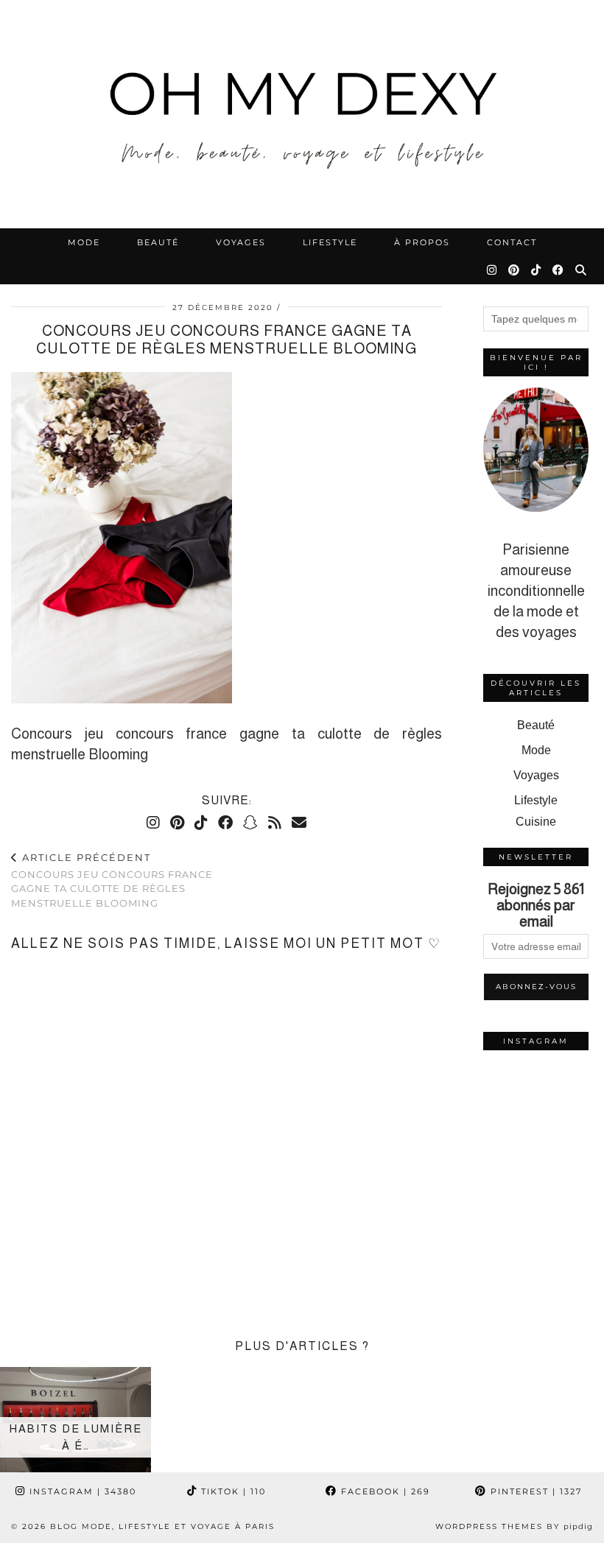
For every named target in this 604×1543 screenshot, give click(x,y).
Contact (512, 242)
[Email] (299, 823)
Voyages (241, 242)
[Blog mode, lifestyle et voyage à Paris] (302, 114)
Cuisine (536, 821)
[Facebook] (558, 270)
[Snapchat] (250, 823)
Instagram (81, 1491)
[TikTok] (536, 270)
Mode (84, 242)
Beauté (158, 242)
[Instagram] (492, 270)
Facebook (383, 1491)
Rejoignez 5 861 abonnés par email (536, 905)
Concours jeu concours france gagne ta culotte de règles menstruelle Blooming (112, 880)
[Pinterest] (514, 270)
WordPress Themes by (514, 1526)
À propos (422, 242)
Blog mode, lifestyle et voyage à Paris (162, 1526)
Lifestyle (330, 242)
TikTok (231, 1491)
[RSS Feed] (274, 823)
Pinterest (534, 1491)
